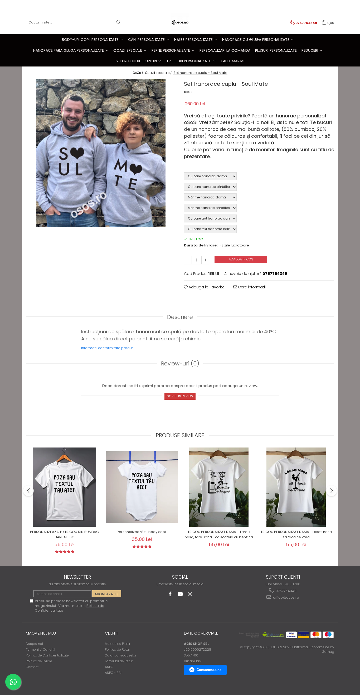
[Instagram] (190, 594)
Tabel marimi (232, 61)
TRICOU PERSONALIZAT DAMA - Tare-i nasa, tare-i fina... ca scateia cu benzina (219, 534)
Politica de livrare (39, 661)
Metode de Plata (117, 643)
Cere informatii (251, 287)
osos (188, 91)
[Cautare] (118, 22)
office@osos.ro (285, 597)
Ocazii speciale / (159, 72)
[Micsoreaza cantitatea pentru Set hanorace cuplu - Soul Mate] (188, 260)
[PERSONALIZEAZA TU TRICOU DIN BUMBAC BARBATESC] (64, 487)
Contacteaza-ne (209, 670)
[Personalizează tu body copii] (142, 487)
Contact (32, 667)
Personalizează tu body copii (142, 531)
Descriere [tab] (180, 317)
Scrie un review (180, 396)
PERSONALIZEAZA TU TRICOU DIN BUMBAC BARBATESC (64, 534)
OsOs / (138, 72)
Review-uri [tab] (180, 363)
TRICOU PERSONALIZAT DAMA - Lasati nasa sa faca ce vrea (296, 534)
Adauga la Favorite (206, 287)
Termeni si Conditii (40, 649)
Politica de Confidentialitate (47, 655)
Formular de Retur (119, 661)
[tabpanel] (101, 153)
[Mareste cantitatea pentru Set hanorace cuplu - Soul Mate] (205, 260)
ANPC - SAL (113, 672)
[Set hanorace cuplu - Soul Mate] (101, 153)
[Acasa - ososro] (180, 22)
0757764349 (285, 590)
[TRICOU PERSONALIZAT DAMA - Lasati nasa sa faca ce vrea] (296, 487)
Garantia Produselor (120, 655)
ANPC (109, 667)
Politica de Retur (117, 649)
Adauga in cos (241, 259)
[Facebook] (170, 594)
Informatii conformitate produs (107, 347)
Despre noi (34, 643)
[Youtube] (180, 594)
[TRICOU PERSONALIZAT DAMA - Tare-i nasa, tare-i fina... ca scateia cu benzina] (219, 487)
